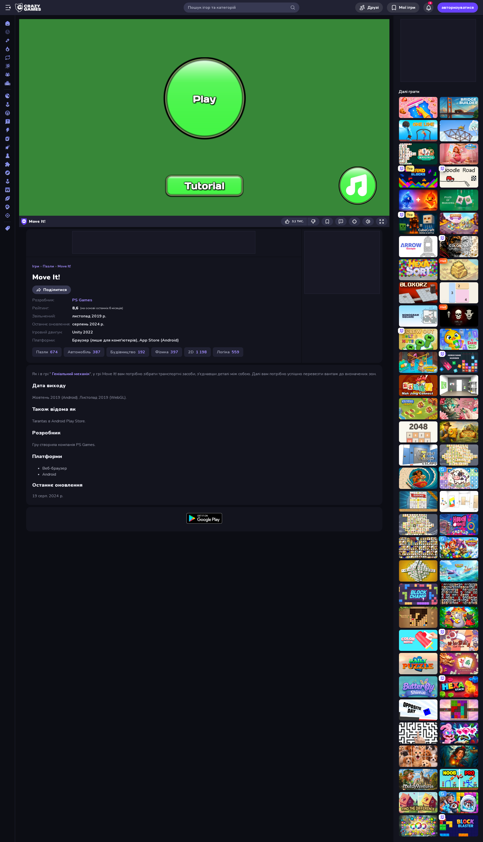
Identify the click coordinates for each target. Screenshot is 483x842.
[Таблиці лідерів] (7, 83)
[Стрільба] (7, 215)
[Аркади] (7, 104)
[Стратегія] (7, 207)
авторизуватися (457, 7)
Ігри (35, 266)
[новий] (7, 40)
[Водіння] (7, 113)
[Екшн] (7, 130)
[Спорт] (7, 198)
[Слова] (7, 190)
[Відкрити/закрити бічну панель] (8, 8)
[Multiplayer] (7, 74)
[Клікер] (7, 147)
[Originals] (7, 66)
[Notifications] (428, 8)
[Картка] (7, 138)
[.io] (7, 96)
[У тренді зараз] (7, 49)
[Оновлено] (7, 57)
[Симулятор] (7, 181)
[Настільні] (7, 155)
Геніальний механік (71, 374)
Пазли (48, 266)
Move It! (64, 266)
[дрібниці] (7, 121)
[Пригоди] (7, 173)
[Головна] (7, 23)
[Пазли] (7, 164)
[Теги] (7, 228)
